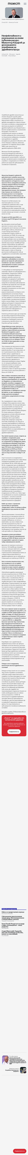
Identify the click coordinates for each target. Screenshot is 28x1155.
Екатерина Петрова (7, 913)
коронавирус (12, 55)
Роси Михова (5, 935)
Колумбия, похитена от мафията (12, 1070)
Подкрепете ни (14, 731)
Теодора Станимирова (8, 921)
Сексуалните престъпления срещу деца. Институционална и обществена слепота (13, 918)
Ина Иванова (5, 928)
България (12, 54)
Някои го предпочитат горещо (13, 912)
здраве (18, 54)
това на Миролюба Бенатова (11, 627)
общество (5, 54)
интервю (4, 55)
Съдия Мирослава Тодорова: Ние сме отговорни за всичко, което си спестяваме (12, 932)
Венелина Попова (13, 22)
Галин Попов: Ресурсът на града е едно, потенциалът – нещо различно (13, 925)
